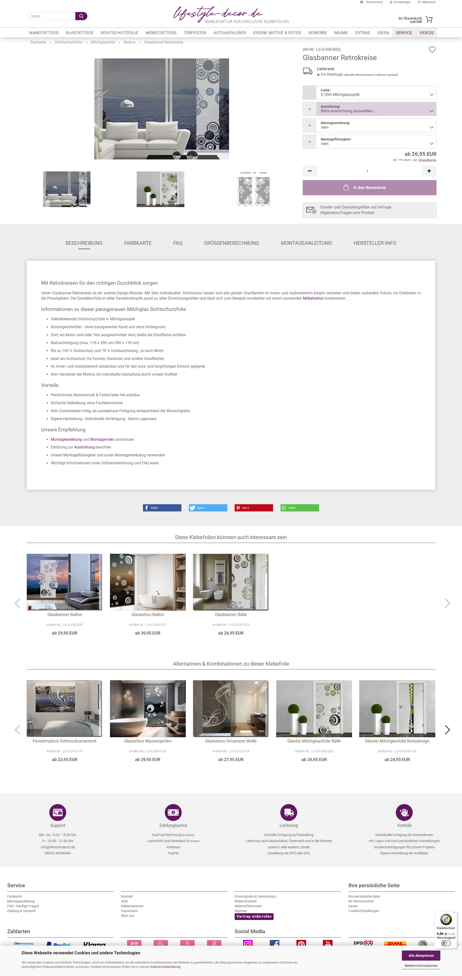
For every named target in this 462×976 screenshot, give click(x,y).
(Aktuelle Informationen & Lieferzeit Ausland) (371, 74)
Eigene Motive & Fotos (277, 32)
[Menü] (454, 914)
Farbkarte (138, 243)
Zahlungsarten (173, 825)
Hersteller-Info (375, 243)
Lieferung (289, 825)
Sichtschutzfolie (119, 32)
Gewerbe (317, 32)
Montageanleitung (306, 243)
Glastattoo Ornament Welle (231, 740)
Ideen (383, 32)
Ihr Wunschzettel (360, 901)
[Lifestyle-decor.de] (231, 14)
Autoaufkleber (229, 32)
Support (57, 825)
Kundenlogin (401, 2)
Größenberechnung (231, 243)
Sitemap (241, 911)
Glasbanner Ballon (64, 614)
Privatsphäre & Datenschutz (255, 896)
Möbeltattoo (313, 298)
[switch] (446, 943)
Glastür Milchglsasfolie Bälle (314, 740)
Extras (362, 32)
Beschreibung (84, 243)
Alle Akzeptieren (421, 955)
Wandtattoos (43, 32)
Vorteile (404, 825)
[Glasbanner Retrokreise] (161, 108)
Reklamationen (132, 906)
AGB (124, 901)
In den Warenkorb (369, 187)
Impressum (129, 911)
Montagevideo (102, 439)
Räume (341, 32)
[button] (310, 171)
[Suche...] (81, 16)
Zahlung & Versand (21, 911)
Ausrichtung (84, 447)
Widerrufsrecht (246, 901)
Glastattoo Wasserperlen (148, 740)
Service (404, 32)
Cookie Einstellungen (363, 911)
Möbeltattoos (161, 32)
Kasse (353, 906)
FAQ (177, 243)
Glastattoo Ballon (147, 614)
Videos (426, 32)
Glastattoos (79, 32)
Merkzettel (428, 2)
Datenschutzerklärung (165, 967)
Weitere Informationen (421, 966)
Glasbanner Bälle (231, 614)
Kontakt (127, 896)
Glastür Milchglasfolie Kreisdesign (397, 740)
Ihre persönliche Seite (364, 896)
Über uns (127, 916)
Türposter (195, 32)
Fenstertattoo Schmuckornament (64, 740)
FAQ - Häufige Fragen (23, 906)
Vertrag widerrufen (254, 916)
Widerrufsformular (248, 906)
